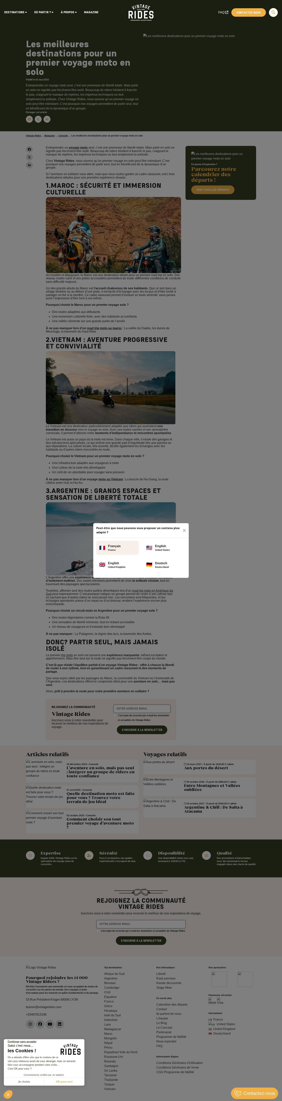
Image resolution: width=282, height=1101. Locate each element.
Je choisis (24, 1081)
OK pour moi (64, 1081)
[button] (8, 1094)
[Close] (184, 530)
